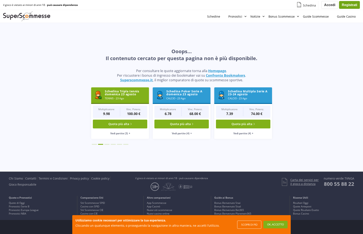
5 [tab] (119, 144)
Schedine (213, 16)
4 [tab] (113, 144)
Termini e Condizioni (53, 178)
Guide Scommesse (316, 16)
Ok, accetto (275, 224)
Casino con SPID (89, 206)
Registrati (349, 5)
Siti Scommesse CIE (91, 210)
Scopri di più (249, 224)
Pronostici (235, 16)
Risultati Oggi (300, 203)
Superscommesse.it (136, 80)
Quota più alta (118, 124)
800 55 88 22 (339, 183)
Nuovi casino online (158, 213)
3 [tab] (106, 144)
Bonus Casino (301, 213)
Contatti (30, 178)
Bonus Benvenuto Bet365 (229, 210)
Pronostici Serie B (19, 206)
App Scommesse (156, 203)
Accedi (329, 5)
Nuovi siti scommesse (159, 210)
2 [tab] (100, 144)
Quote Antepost (302, 206)
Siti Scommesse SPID (92, 203)
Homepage (217, 71)
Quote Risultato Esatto (306, 210)
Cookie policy (100, 178)
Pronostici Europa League (24, 210)
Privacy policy (79, 178)
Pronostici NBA (17, 213)
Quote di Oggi (17, 203)
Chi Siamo (16, 178)
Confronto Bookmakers (225, 75)
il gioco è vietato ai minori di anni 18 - (40, 5)
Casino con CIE (89, 213)
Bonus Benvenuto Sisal (227, 206)
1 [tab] (94, 144)
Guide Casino (346, 16)
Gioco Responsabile (22, 184)
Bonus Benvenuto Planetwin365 (232, 213)
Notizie (255, 16)
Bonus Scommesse (281, 16)
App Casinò (153, 206)
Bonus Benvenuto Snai (227, 203)
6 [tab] (125, 144)
